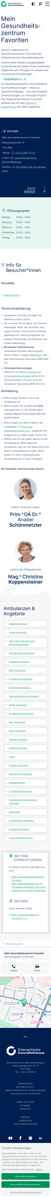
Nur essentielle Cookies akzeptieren (25, 1184)
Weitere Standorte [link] (14, 944)
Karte (29, 189)
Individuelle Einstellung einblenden (25, 1192)
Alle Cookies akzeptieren (25, 1176)
